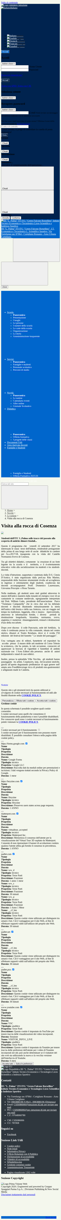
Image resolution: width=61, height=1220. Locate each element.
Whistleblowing (14, 1162)
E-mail (32, 112)
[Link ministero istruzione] (14, 5)
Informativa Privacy (16, 1151)
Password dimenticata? (12, 75)
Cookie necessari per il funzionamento (19, 730)
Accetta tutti (46, 701)
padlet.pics (6, 969)
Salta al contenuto (9, 2)
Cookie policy (13, 1146)
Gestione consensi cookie (19, 1164)
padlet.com (6, 854)
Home (10, 510)
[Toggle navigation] (24, 273)
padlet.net (6, 932)
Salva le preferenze (24, 1064)
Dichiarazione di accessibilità (20, 1156)
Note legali (12, 1148)
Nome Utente (35, 66)
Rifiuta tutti (25, 701)
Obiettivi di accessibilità (18, 1159)
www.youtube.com (10, 1007)
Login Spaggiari (23, 124)
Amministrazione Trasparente (20, 1167)
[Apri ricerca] (36, 250)
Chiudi (5, 143)
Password (33, 69)
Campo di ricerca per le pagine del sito (19, 481)
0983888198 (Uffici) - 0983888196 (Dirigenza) (33, 1102)
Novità (10, 513)
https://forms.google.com (13, 743)
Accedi (5, 52)
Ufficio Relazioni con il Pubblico (22, 1154)
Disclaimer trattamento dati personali (18, 1194)
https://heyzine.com (10, 781)
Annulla (5, 218)
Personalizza (7, 701)
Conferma (16, 218)
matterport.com (8, 813)
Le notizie (11, 515)
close (4, 287)
